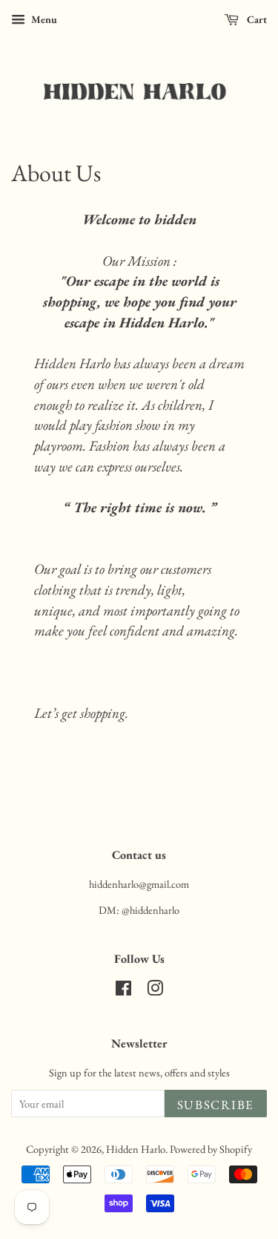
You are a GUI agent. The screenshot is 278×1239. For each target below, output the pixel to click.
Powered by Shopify (211, 1149)
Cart (256, 19)
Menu (43, 19)
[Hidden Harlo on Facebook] (123, 991)
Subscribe (215, 1104)
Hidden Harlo (135, 1149)
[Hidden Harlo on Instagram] (155, 991)
